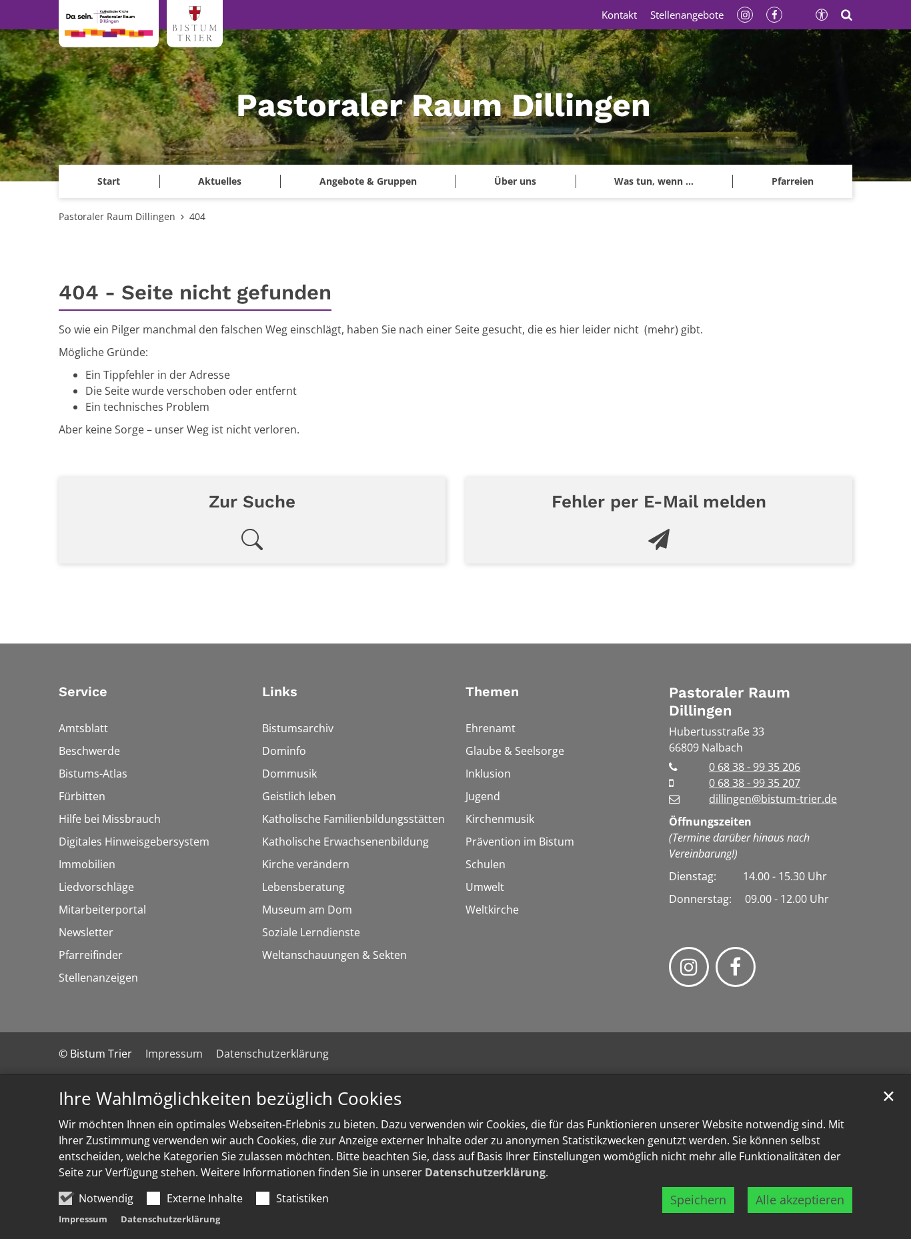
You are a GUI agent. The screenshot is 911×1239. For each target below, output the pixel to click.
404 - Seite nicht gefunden (195, 292)
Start (108, 181)
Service (83, 692)
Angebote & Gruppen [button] (368, 181)
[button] (792, 181)
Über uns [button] (515, 181)
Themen (492, 692)
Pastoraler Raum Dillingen (117, 216)
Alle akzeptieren (800, 1200)
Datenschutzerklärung (485, 1172)
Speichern (698, 1200)
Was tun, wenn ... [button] (654, 181)
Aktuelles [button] (219, 181)
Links (279, 692)
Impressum (83, 1219)
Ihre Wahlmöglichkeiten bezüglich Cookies (230, 1099)
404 (197, 216)
